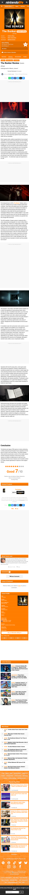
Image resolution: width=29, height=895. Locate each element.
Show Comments (15, 576)
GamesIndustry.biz (12, 882)
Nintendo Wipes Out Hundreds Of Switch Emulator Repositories (15, 758)
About (7, 773)
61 (9, 670)
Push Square (9, 877)
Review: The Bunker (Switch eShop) (8, 624)
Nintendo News (14, 880)
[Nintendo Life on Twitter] (20, 863)
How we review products (14, 478)
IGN (20, 880)
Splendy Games (4, 609)
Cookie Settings (12, 778)
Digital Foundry (5, 880)
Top (3, 773)
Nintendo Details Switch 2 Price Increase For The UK (15, 754)
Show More (14, 854)
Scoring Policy (14, 479)
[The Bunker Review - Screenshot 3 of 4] (14, 298)
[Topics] (2, 2)
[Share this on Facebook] (15, 78)
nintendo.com (4, 628)
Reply (19, 567)
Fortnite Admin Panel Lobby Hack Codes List (15, 730)
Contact (3, 775)
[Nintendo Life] (14, 2)
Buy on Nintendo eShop (14, 632)
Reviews (11, 56)
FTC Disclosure (21, 500)
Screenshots (18, 56)
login (19, 585)
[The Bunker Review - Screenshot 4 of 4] (14, 393)
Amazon (20, 492)
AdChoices (16, 872)
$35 (11, 638)
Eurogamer (25, 880)
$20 (18, 638)
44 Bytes (10, 872)
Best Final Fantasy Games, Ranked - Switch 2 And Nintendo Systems (14, 767)
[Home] (2, 6)
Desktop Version (22, 778)
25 (9, 687)
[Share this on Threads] (20, 78)
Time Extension (23, 877)
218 (9, 695)
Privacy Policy (10, 775)
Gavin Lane (11, 74)
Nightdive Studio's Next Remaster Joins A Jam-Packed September (16, 743)
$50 (4, 638)
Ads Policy (25, 775)
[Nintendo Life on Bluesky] (25, 863)
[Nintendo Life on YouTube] (8, 863)
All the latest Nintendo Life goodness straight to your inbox (14, 888)
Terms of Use (18, 775)
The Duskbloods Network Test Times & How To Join (15, 738)
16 (17, 509)
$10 (24, 638)
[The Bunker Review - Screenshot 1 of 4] (14, 110)
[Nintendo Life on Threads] (14, 867)
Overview (4, 56)
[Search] (26, 2)
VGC (6, 882)
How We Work (17, 773)
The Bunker (14, 31)
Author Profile (12, 567)
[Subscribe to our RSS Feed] (3, 863)
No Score (4, 48)
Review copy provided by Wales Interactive (14, 476)
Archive (5, 778)
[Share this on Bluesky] (12, 78)
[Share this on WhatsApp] (9, 78)
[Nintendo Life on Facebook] (20, 867)
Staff (11, 773)
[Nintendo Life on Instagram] (8, 867)
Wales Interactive (4, 606)
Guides (25, 56)
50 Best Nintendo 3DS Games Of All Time (14, 763)
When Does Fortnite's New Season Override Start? (14, 734)
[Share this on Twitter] (18, 78)
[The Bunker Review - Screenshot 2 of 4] (14, 193)
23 (9, 679)
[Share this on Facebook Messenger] (23, 78)
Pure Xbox (15, 877)
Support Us (25, 773)
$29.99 (14, 492)
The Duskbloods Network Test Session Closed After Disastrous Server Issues (15, 750)
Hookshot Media (9, 871)
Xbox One (3, 603)
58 (9, 704)
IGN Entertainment (22, 871)
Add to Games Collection (10, 52)
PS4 (6, 603)
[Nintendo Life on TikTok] (14, 863)
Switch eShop (11, 36)
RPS (23, 882)
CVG (20, 882)
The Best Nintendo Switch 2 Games (14, 746)
